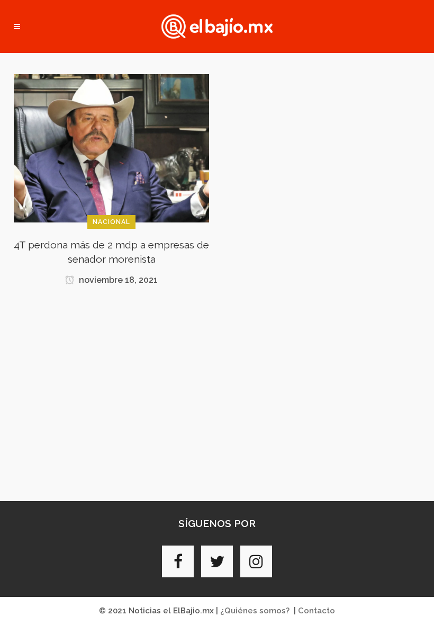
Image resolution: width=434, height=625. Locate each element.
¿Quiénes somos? (255, 610)
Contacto (316, 610)
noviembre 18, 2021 (117, 280)
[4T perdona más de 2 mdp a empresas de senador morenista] (111, 148)
